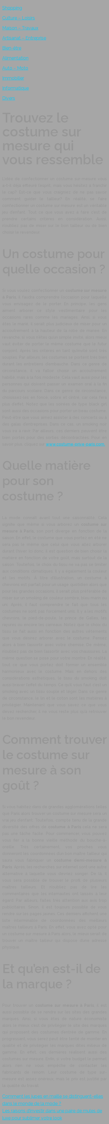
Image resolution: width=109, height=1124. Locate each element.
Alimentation (15, 58)
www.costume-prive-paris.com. (75, 444)
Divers (8, 98)
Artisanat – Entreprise (24, 38)
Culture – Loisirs (18, 18)
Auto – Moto (15, 68)
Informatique (15, 88)
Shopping (12, 8)
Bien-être (11, 48)
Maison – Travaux (20, 28)
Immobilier (13, 78)
